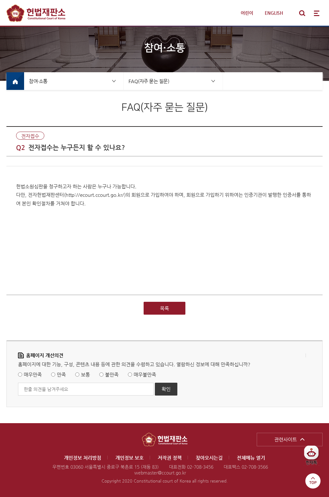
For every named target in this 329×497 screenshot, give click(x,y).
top (313, 481)
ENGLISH (274, 12)
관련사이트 (285, 439)
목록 (164, 308)
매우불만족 (145, 374)
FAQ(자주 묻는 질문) (149, 81)
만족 (61, 374)
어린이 (247, 12)
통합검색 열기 (302, 13)
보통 (85, 374)
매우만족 (33, 374)
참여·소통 (38, 81)
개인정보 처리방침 (82, 457)
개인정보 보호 (129, 457)
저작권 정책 (170, 457)
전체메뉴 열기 (317, 13)
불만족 (112, 374)
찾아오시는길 (209, 457)
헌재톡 (314, 458)
